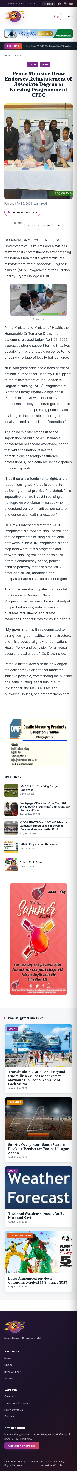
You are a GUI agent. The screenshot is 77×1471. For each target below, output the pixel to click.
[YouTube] (71, 3)
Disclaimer (47, 1461)
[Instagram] (65, 3)
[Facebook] (59, 3)
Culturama (10, 1396)
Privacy (60, 1461)
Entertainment (12, 1371)
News (7, 1358)
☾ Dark (48, 3)
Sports (8, 1364)
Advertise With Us (51, 1465)
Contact (9, 1416)
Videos (8, 1378)
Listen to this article (22, 212)
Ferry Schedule (13, 1409)
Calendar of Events (16, 1403)
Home (7, 55)
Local (18, 55)
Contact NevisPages (21, 1445)
